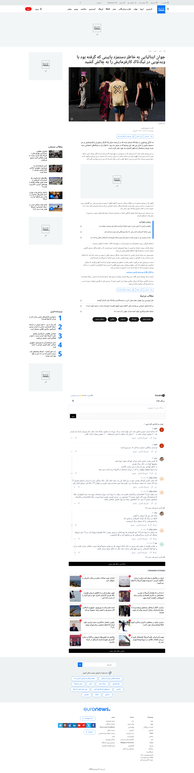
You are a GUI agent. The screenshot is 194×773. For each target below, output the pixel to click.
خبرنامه (90, 732)
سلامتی (83, 9)
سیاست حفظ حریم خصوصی (106, 733)
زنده (28, 9)
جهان (136, 9)
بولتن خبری (131, 724)
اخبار (160, 51)
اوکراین (86, 694)
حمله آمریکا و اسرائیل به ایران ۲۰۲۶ (84, 678)
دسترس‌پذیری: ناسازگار (108, 742)
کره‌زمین (92, 9)
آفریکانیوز (131, 745)
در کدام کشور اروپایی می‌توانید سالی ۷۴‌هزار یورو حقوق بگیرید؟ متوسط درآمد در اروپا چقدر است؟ (119, 306)
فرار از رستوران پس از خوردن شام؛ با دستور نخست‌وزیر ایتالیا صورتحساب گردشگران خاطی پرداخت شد (120, 238)
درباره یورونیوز (110, 721)
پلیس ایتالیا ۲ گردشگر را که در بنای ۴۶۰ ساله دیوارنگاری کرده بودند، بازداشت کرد (127, 232)
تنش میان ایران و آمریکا (80, 689)
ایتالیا (150, 51)
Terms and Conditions (107, 727)
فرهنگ (100, 9)
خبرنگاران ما (149, 752)
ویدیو (76, 9)
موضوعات (150, 717)
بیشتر (113, 717)
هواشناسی (131, 727)
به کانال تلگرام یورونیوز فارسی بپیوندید (139, 272)
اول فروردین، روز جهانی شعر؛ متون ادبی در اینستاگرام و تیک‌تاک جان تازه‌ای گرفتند (125, 300)
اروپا (141, 9)
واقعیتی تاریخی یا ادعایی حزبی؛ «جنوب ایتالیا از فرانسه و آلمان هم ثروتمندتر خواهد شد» (125, 226)
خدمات (132, 717)
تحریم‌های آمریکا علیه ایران (102, 689)
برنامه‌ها (151, 749)
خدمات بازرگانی (110, 724)
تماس (113, 736)
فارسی (164, 2)
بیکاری (112, 319)
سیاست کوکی (111, 730)
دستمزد (123, 319)
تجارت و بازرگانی (125, 9)
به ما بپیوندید (130, 733)
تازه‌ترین (149, 9)
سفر (114, 9)
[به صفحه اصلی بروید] (161, 9)
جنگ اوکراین (116, 684)
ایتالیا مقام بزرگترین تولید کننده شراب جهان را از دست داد (133, 311)
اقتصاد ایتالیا (147, 319)
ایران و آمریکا (78, 684)
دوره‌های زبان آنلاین (128, 749)
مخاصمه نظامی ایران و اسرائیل (110, 678)
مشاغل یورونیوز (110, 739)
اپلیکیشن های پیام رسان (127, 739)
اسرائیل (107, 694)
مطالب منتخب (55, 147)
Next (108, 9)
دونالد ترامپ (102, 684)
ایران (90, 684)
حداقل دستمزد (99, 319)
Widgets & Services (127, 742)
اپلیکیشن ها (130, 736)
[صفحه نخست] (164, 51)
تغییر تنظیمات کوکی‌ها (108, 745)
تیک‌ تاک (134, 319)
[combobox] (92, 2)
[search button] (80, 2)
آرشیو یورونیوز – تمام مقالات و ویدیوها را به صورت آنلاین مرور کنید (146, 757)
